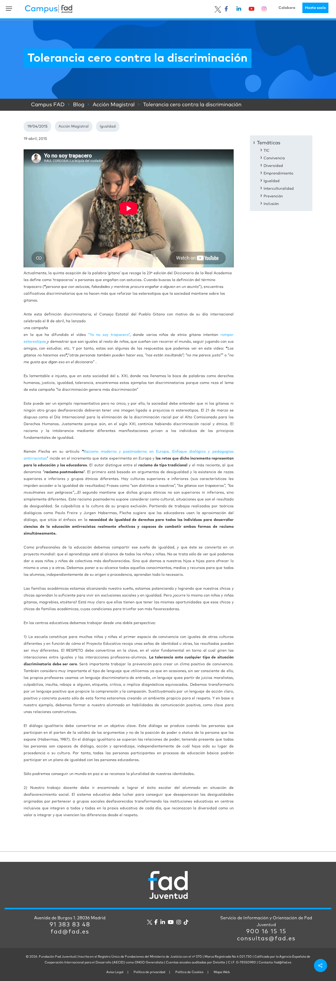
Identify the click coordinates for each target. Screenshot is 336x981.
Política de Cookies (189, 972)
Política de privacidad (149, 972)
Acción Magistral (74, 126)
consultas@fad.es (266, 939)
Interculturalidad (279, 189)
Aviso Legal (114, 972)
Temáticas (268, 143)
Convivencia (274, 158)
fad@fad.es (70, 932)
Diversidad (273, 166)
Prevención (273, 196)
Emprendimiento (278, 173)
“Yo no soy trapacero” (109, 335)
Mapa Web (222, 972)
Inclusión (271, 204)
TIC (267, 150)
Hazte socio (315, 8)
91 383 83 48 (70, 925)
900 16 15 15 (266, 932)
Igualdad (108, 126)
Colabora (287, 8)
